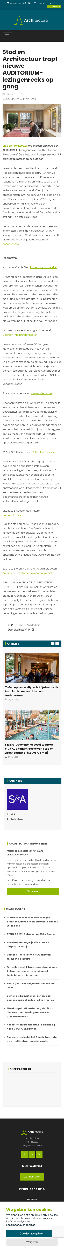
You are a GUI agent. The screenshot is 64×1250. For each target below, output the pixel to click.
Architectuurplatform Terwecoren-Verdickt (28, 573)
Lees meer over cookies (20, 1224)
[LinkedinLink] (51, 3)
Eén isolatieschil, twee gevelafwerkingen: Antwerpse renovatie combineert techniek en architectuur (32, 971)
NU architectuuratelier (43, 267)
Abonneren (33, 891)
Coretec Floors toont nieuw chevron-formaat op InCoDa (29, 956)
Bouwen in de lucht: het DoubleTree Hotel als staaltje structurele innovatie (32, 1039)
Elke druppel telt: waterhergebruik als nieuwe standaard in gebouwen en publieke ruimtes (30, 1012)
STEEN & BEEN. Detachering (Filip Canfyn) (31, 934)
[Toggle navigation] (7, 35)
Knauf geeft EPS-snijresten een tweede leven (31, 985)
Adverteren (54, 6)
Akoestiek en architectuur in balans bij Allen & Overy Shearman (31, 1026)
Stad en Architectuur (15, 145)
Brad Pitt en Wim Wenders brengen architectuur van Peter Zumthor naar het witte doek (32, 921)
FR (35, 3)
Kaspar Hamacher (41, 393)
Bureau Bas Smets (13, 515)
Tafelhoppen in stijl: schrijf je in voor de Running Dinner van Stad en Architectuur (31, 691)
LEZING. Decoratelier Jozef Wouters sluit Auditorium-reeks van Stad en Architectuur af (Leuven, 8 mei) (29, 749)
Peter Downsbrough (44, 452)
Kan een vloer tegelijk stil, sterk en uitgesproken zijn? (28, 944)
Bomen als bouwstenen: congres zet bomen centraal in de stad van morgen (31, 998)
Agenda (32, 1199)
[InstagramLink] (55, 3)
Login (41, 3)
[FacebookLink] (47, 3)
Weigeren (32, 1242)
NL (29, 3)
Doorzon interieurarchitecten (20, 334)
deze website (11, 244)
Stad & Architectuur (15, 817)
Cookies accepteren (32, 1233)
